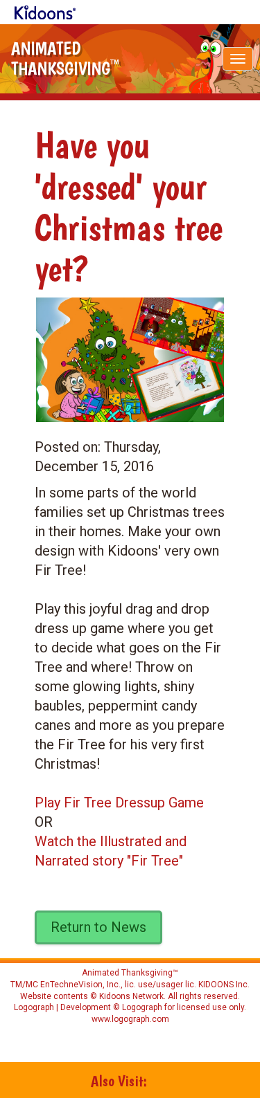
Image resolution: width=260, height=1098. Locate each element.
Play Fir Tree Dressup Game (119, 802)
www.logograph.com (130, 1019)
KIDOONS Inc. (224, 984)
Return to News (98, 927)
